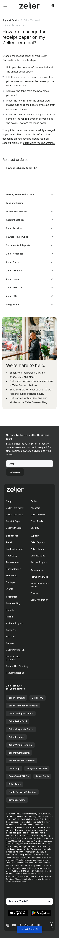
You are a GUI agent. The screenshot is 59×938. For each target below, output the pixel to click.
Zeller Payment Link (18, 752)
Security (35, 528)
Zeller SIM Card (13, 528)
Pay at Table (42, 776)
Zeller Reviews (38, 514)
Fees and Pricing (14, 203)
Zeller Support (38, 542)
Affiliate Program (14, 623)
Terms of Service (39, 576)
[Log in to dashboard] (52, 5)
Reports (10, 610)
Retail (9, 542)
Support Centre (10, 20)
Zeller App (14, 768)
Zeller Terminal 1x (14, 25)
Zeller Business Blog (36, 402)
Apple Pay (11, 630)
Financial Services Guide (40, 585)
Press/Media (37, 521)
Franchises (11, 575)
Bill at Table (14, 784)
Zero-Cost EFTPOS (18, 776)
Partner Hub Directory (17, 666)
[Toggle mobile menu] (5, 6)
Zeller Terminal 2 (14, 514)
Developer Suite (17, 800)
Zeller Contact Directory (21, 760)
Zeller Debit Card (17, 721)
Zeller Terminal (31, 20)
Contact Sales (38, 555)
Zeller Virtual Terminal (20, 745)
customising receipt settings (39, 142)
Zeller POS (37, 697)
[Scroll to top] (51, 925)
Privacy (34, 593)
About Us (35, 508)
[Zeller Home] (29, 5)
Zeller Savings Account (20, 713)
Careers (10, 643)
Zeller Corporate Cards (20, 729)
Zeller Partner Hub (15, 650)
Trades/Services (14, 549)
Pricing (9, 616)
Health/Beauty (13, 569)
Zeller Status (37, 549)
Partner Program (39, 562)
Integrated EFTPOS (37, 768)
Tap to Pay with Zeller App (22, 792)
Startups (10, 582)
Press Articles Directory (13, 658)
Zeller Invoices (16, 737)
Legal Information (39, 599)
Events (9, 589)
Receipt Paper (13, 521)
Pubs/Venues (13, 562)
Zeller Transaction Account (23, 705)
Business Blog (13, 603)
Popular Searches (15, 673)
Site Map (10, 636)
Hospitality (11, 555)
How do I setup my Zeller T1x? (21, 168)
